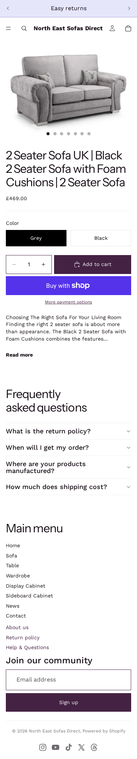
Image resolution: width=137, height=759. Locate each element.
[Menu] (8, 28)
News (12, 606)
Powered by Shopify (104, 731)
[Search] (24, 28)
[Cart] (128, 28)
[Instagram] (42, 747)
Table (12, 565)
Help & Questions (27, 647)
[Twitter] (81, 747)
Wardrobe (18, 576)
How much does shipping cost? (56, 486)
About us (17, 627)
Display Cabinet (25, 586)
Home (13, 545)
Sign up (68, 702)
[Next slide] (129, 8)
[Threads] (94, 747)
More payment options (68, 302)
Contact (16, 616)
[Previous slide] (8, 8)
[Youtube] (55, 747)
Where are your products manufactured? (46, 467)
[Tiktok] (68, 747)
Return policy (22, 637)
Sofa (11, 556)
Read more (19, 355)
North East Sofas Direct (54, 731)
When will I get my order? (47, 447)
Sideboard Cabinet (29, 596)
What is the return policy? (48, 431)
